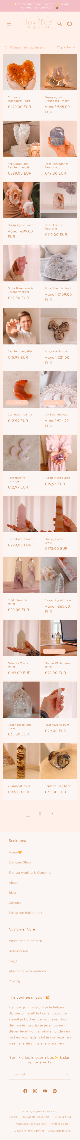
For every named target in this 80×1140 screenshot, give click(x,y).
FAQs (13, 961)
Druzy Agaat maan (20, 225)
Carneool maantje (20, 414)
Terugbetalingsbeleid (36, 1116)
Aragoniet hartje (56, 351)
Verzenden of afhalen (25, 941)
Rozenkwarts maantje (16, 479)
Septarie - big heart (58, 786)
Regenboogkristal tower (20, 726)
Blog (12, 893)
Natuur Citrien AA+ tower (58, 665)
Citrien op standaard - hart (19, 99)
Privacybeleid (62, 1116)
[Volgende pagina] (52, 813)
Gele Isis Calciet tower (18, 665)
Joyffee (37, 1111)
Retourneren (18, 951)
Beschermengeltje (20, 351)
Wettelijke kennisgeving (29, 1130)
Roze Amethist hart (58, 288)
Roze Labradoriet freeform (56, 165)
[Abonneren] (66, 1074)
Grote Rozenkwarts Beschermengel (21, 290)
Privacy (14, 981)
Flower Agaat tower (58, 600)
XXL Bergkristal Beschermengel (18, 165)
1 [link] (28, 813)
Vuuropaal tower (19, 786)
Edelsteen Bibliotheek (25, 913)
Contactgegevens (59, 1130)
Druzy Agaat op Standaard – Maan (57, 99)
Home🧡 (15, 852)
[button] (9, 23)
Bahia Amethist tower (18, 601)
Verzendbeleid (59, 1123)
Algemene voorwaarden (27, 971)
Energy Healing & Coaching (30, 873)
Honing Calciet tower (55, 540)
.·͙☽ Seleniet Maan (57, 414)
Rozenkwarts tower (21, 539)
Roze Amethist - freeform (56, 226)
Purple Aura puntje (57, 477)
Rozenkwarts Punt (57, 724)
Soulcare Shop (20, 862)
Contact (15, 903)
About (13, 883)
